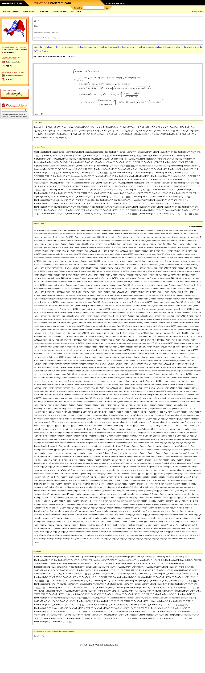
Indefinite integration (87, 47)
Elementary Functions (42, 47)
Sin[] (58, 47)
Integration (69, 47)
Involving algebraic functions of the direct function (159, 47)
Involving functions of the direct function (117, 47)
